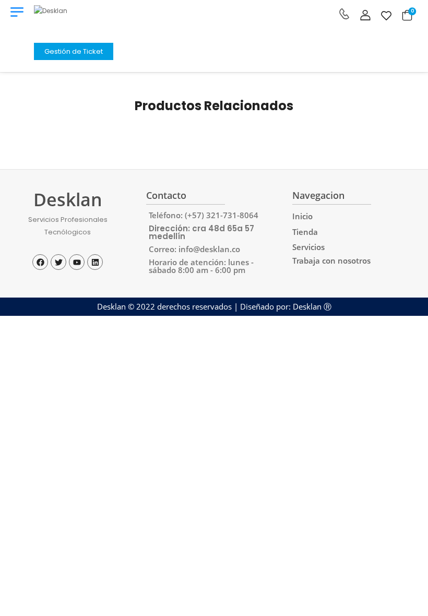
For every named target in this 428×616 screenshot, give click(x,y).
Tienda (305, 232)
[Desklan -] (74, 21)
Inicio (302, 216)
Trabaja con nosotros (331, 260)
